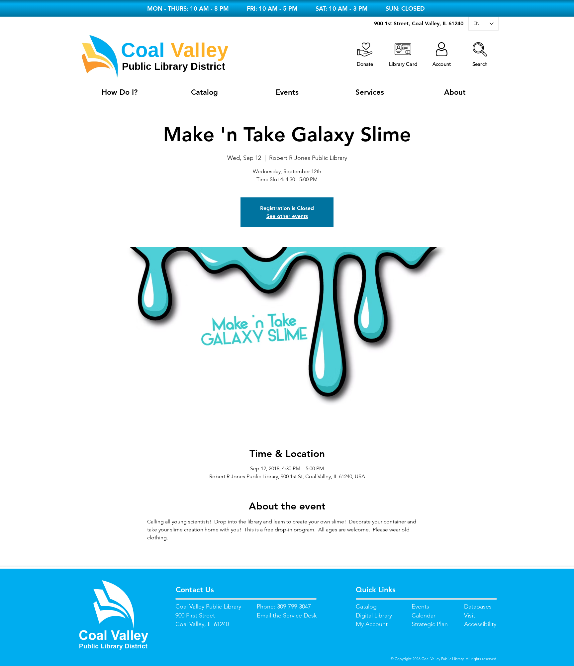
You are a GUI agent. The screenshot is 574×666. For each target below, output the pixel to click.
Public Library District (173, 66)
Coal (143, 50)
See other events (287, 216)
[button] (480, 49)
